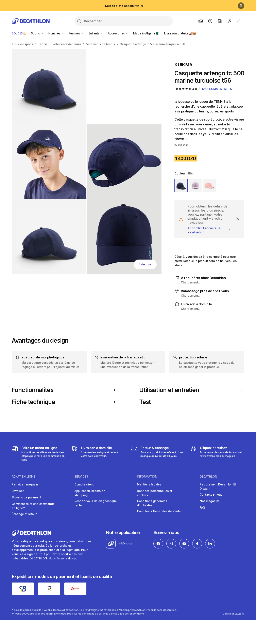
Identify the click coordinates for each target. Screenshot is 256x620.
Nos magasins (210, 501)
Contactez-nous (211, 494)
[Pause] (241, 5)
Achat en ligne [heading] (23, 476)
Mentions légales (149, 484)
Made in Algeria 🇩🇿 (146, 33)
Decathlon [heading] (208, 476)
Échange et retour (24, 514)
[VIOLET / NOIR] (195, 185)
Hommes (54, 33)
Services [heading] (81, 476)
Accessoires (116, 33)
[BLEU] (181, 185)
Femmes (75, 33)
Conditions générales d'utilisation (152, 503)
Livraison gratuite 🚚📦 (180, 33)
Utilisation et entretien (169, 389)
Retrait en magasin (25, 484)
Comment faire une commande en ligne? (33, 506)
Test (145, 401)
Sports (36, 33)
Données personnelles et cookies (154, 493)
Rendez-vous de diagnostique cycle (95, 503)
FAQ (202, 507)
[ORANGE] (209, 185)
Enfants (94, 33)
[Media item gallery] (86, 161)
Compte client (84, 484)
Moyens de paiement (26, 497)
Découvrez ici (124, 5)
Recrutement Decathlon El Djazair (218, 486)
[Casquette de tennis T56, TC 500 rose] (49, 86)
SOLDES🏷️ (19, 33)
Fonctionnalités (32, 389)
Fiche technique (33, 401)
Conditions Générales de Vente (159, 511)
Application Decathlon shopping (89, 493)
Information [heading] (147, 476)
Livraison (18, 491)
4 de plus (145, 264)
